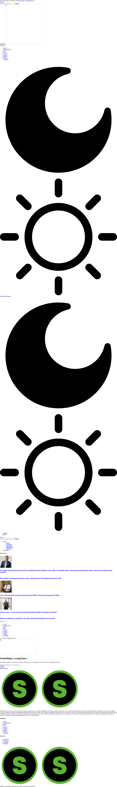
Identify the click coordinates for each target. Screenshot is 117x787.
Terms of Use (30, 0)
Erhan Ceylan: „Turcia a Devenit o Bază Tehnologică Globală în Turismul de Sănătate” (28, 612)
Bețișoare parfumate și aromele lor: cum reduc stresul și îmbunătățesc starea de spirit (27, 618)
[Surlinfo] (5, 296)
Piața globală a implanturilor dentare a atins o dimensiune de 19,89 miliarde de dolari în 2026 (30, 578)
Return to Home (4, 668)
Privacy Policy (21, 0)
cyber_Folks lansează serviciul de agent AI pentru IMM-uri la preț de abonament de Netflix (29, 595)
